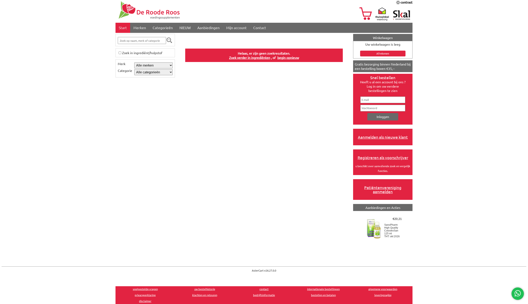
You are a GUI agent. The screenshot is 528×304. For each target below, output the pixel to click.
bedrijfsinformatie (264, 295)
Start (123, 27)
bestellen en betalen (323, 295)
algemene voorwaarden (382, 289)
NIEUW (185, 27)
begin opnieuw (288, 57)
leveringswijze (382, 295)
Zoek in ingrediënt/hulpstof (142, 53)
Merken (139, 27)
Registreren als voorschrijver (383, 157)
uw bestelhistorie (204, 289)
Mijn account (236, 27)
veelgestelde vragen (145, 289)
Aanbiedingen (208, 27)
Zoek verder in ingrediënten (249, 57)
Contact (259, 27)
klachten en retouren (204, 295)
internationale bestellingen (323, 289)
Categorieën (163, 27)
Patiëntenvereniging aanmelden (382, 189)
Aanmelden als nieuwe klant (383, 137)
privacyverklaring (145, 295)
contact (264, 289)
